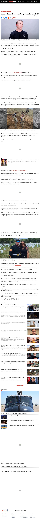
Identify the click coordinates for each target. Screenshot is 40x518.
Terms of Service (4, 516)
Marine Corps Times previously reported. (19, 170)
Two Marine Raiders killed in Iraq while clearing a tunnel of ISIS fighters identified (23, 159)
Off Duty (35, 1)
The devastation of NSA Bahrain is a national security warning (12, 468)
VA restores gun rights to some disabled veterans (10, 304)
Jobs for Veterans (32, 517)
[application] (20, 401)
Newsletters (13, 516)
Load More (20, 385)
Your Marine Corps (5, 11)
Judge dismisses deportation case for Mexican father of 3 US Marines (13, 329)
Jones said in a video (17, 72)
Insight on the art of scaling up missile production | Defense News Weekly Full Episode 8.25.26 (20, 425)
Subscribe (13, 514)
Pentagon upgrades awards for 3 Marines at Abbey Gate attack (12, 463)
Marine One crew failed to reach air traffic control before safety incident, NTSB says (16, 471)
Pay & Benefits (18, 1)
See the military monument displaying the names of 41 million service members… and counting (20, 420)
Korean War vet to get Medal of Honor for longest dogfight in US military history (12, 378)
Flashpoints (23, 1)
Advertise (22, 514)
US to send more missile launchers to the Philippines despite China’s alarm (13, 313)
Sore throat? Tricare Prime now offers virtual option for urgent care (13, 320)
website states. (18, 264)
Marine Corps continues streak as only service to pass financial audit (13, 361)
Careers (31, 516)
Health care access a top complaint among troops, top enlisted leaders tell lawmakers (12, 337)
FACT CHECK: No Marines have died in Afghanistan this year (12, 474)
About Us (31, 514)
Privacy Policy (4, 514)
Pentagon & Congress (29, 1)
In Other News (4, 302)
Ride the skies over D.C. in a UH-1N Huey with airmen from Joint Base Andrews (14, 413)
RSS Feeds (13, 517)
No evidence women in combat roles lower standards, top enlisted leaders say (13, 346)
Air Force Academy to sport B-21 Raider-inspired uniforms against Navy (17, 415)
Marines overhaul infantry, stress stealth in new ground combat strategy (14, 466)
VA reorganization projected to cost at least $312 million (11, 353)
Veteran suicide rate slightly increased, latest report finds (11, 369)
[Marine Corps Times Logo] (12, 1)
